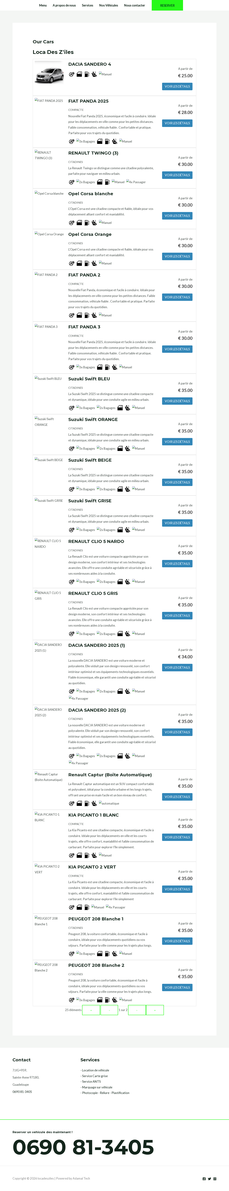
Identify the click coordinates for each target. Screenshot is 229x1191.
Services (87, 5)
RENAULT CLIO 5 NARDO (96, 541)
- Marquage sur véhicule (96, 1087)
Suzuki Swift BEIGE (90, 460)
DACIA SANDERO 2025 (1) (96, 645)
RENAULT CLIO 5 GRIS (93, 593)
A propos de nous (64, 5)
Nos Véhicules (108, 5)
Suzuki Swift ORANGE (93, 419)
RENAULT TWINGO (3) (93, 153)
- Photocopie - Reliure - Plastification (105, 1093)
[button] (167, 5)
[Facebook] (204, 1178)
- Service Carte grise (94, 1076)
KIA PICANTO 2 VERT (92, 867)
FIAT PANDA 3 (84, 326)
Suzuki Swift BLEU (89, 378)
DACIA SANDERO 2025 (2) (97, 710)
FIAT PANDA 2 (84, 275)
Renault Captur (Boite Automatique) (110, 774)
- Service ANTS (91, 1081)
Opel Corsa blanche (90, 193)
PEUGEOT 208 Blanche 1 (95, 918)
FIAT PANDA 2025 (88, 101)
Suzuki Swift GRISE (89, 500)
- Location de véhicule (95, 1070)
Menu (43, 5)
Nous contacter (134, 5)
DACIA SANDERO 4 (89, 64)
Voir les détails (177, 86)
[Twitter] (209, 1178)
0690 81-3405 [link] (22, 1092)
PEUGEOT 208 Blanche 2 (96, 965)
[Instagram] (214, 1178)
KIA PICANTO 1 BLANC (93, 815)
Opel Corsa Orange (90, 234)
